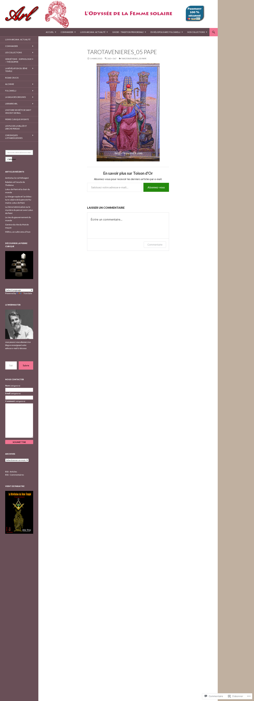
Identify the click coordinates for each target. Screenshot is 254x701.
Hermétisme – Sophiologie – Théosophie (18, 60)
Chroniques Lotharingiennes (13, 136)
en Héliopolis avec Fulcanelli (165, 32)
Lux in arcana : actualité (92, 32)
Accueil (50, 32)
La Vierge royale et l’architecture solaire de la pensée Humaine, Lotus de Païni (18, 199)
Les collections (13, 52)
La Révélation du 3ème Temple (16, 69)
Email (13, 393)
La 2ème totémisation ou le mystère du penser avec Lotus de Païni (19, 210)
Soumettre (19, 442)
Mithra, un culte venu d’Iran (17, 231)
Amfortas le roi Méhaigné (17, 178)
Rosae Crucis (11, 78)
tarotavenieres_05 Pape (134, 58)
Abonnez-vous (156, 187)
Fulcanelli (10, 91)
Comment (15, 401)
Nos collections (196, 32)
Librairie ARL (11, 103)
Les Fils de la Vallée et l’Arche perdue (16, 127)
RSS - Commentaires (14, 474)
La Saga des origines (15, 97)
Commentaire (154, 244)
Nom (12, 385)
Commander (67, 32)
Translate (27, 293)
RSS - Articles (11, 471)
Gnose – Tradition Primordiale (128, 32)
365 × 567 (111, 58)
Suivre (26, 365)
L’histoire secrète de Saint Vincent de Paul (18, 111)
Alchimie (9, 84)
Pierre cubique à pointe (17, 119)
